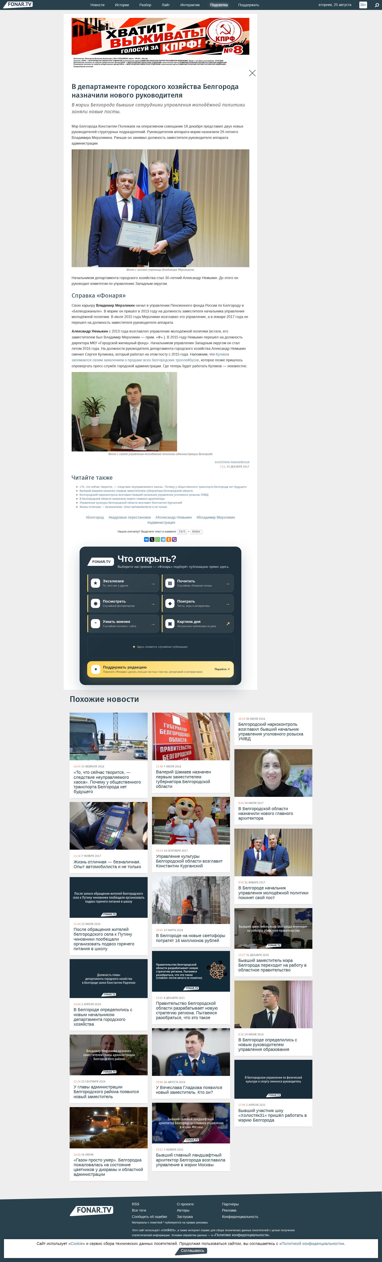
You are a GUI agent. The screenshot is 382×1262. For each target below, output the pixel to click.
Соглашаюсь (192, 1250)
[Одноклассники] (168, 539)
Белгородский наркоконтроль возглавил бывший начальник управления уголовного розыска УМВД (144, 495)
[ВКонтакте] (146, 539)
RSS (135, 1204)
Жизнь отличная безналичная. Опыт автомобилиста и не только (123, 507)
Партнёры (230, 1204)
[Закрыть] (252, 73)
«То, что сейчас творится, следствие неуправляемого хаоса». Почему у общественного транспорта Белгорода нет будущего (163, 487)
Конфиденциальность (240, 1216)
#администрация (161, 522)
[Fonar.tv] (18, 5)
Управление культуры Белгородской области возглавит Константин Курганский (131, 503)
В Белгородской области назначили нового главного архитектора (122, 499)
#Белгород (95, 517)
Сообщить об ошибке (149, 1216)
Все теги (139, 1210)
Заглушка (185, 1216)
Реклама (229, 1210)
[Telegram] (163, 539)
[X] (152, 539)
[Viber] (174, 539)
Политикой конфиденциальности (312, 1243)
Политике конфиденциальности (241, 1235)
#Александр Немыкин (174, 517)
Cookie (77, 1243)
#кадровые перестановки (130, 517)
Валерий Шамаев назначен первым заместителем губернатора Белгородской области (136, 491)
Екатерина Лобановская (232, 462)
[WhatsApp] (157, 539)
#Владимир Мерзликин (216, 517)
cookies (168, 1230)
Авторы (183, 1210)
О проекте (185, 1204)
